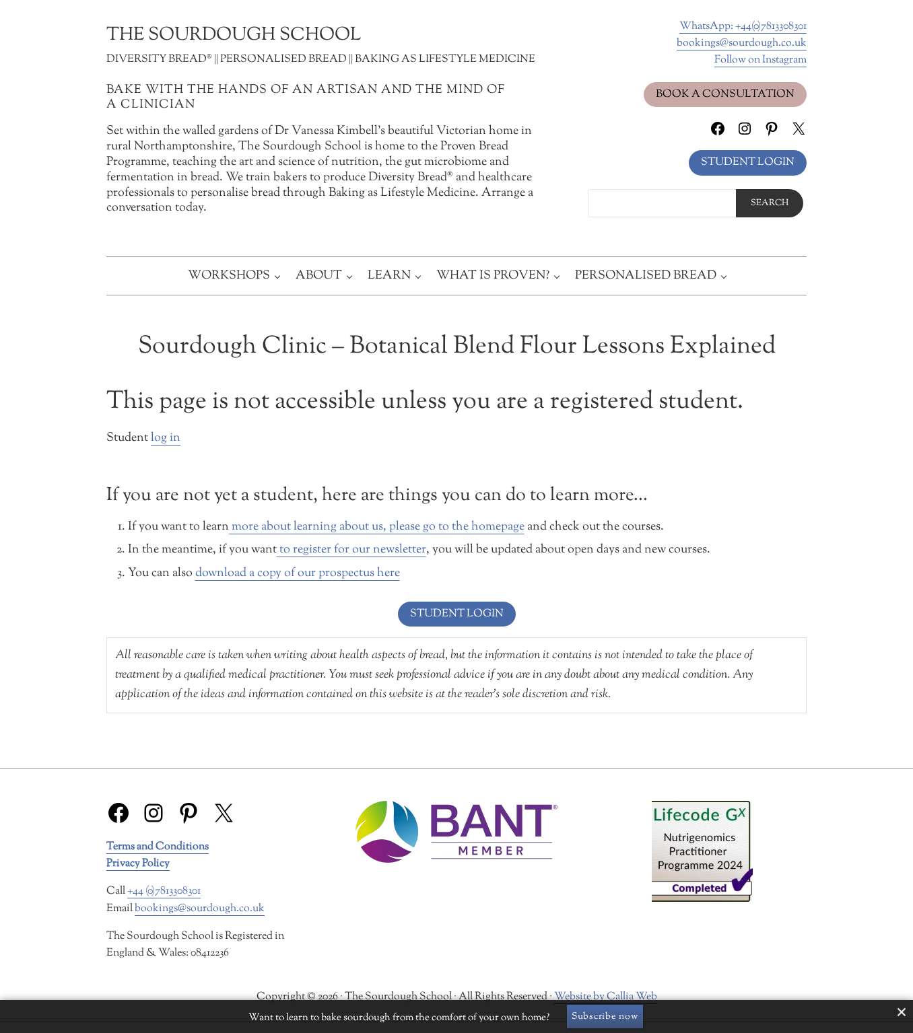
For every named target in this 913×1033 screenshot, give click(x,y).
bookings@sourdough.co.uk (742, 43)
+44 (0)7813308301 (164, 891)
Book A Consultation (725, 94)
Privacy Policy (138, 863)
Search (769, 203)
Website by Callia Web (605, 996)
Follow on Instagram (760, 59)
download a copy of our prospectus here (297, 573)
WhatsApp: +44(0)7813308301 (743, 26)
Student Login (747, 162)
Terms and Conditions (157, 846)
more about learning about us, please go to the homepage (377, 527)
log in (165, 438)
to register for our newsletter (351, 550)
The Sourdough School (233, 35)
